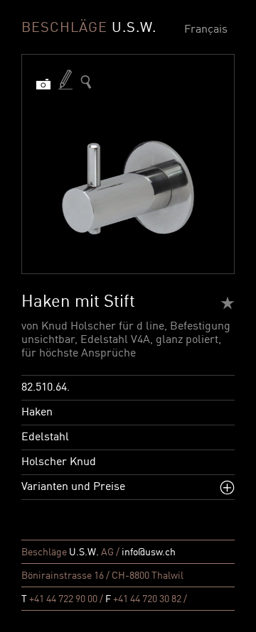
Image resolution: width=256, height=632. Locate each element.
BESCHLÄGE (88, 28)
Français (206, 30)
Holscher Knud (58, 462)
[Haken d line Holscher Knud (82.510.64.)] (86, 82)
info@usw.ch (149, 552)
